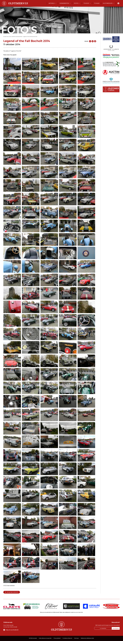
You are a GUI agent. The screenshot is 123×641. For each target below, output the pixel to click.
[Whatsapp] (93, 41)
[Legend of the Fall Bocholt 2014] (12, 64)
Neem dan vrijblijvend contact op (68, 612)
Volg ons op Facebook (12, 629)
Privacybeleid (57, 638)
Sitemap (76, 638)
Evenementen (64, 3)
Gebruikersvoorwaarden (45, 638)
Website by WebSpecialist (87, 638)
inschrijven (116, 628)
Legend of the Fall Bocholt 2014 (30, 36)
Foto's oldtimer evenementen (15, 36)
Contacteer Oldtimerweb (10, 627)
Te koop (86, 3)
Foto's (76, 3)
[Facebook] (95, 41)
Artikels (52, 3)
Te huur (96, 3)
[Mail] (90, 41)
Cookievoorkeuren (67, 638)
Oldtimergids (107, 3)
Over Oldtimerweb (8, 625)
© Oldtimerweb (33, 638)
